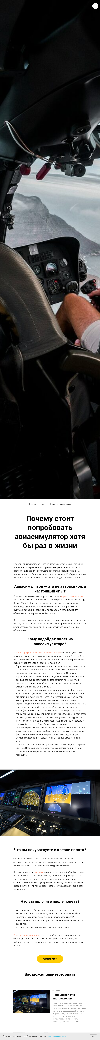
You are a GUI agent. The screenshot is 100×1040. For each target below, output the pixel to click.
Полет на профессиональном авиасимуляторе (37, 652)
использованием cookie (57, 1036)
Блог (43, 504)
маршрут (38, 872)
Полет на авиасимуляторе (26, 935)
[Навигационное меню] (95, 6)
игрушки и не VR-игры (72, 596)
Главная (32, 504)
